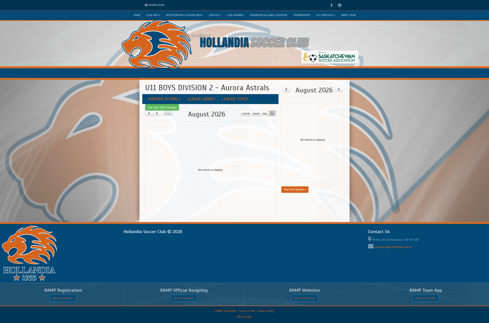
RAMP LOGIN (348, 15)
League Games (201, 99)
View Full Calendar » (295, 189)
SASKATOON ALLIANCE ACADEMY (268, 15)
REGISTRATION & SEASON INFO (183, 15)
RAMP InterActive (225, 311)
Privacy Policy (265, 311)
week (256, 113)
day (265, 113)
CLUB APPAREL (235, 15)
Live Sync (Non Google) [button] (162, 107)
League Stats (235, 99)
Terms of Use (247, 311)
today (168, 113)
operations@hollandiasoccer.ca (393, 247)
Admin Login (244, 316)
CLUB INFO (152, 15)
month (246, 113)
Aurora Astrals (164, 99)
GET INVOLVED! (324, 15)
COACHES (214, 15)
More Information (63, 298)
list (272, 113)
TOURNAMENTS (302, 15)
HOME (137, 15)
